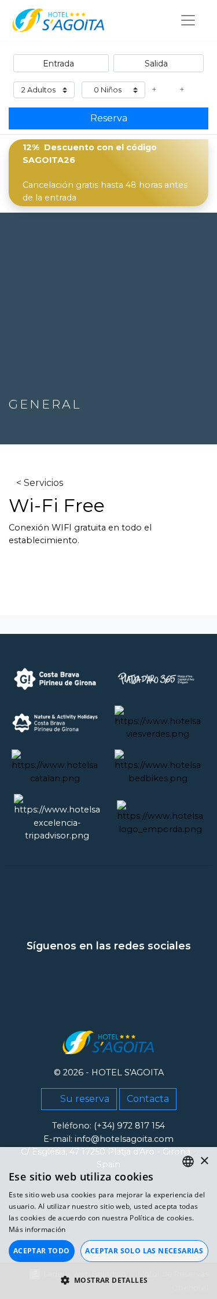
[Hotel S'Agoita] (58, 20)
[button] (108, 1280)
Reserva (108, 118)
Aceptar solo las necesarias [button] (144, 1251)
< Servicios (39, 482)
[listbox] (188, 1161)
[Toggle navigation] (188, 20)
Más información (37, 1229)
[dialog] (108, 1223)
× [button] (204, 1161)
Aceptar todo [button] (41, 1251)
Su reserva (83, 1098)
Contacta (148, 1098)
